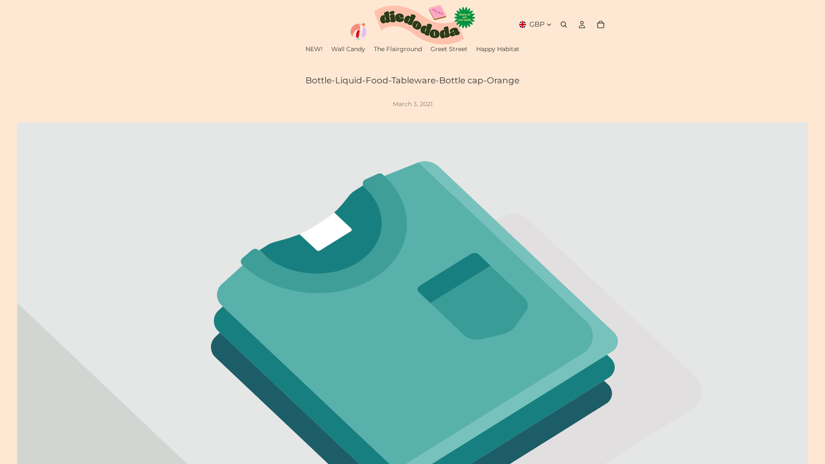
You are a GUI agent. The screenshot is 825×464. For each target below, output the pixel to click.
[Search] (563, 24)
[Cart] (600, 24)
